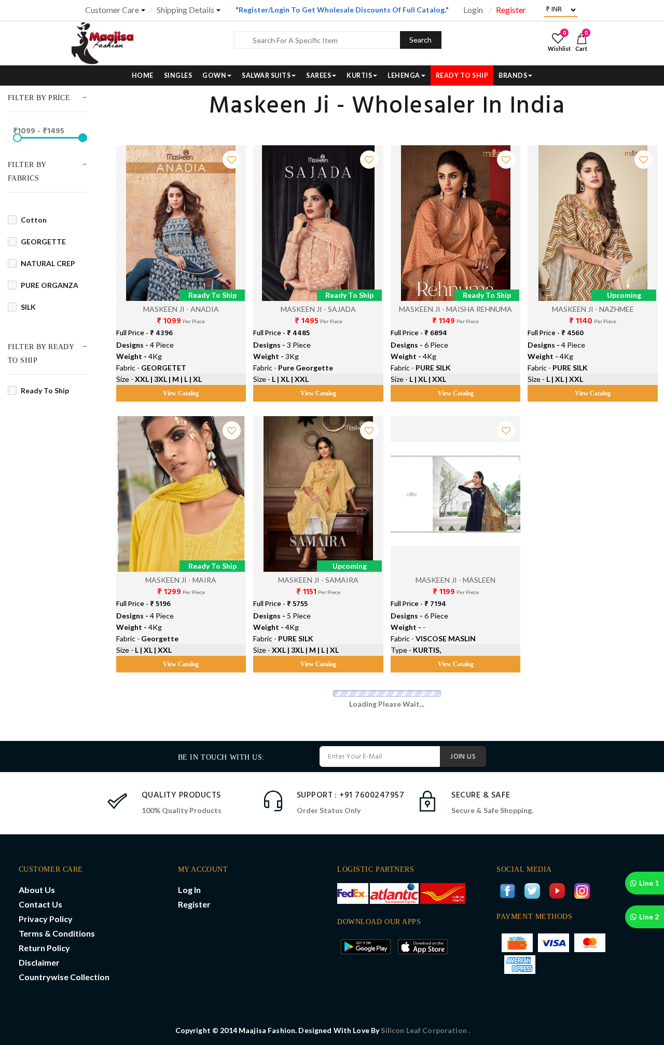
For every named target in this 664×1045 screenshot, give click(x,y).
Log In (189, 890)
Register (511, 10)
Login (473, 10)
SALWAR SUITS (266, 75)
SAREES (318, 75)
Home (143, 75)
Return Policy (44, 948)
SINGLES (178, 75)
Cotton (34, 219)
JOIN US (463, 757)
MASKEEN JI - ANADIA (181, 309)
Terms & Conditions (57, 933)
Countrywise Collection (64, 977)
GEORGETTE (43, 241)
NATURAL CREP (48, 263)
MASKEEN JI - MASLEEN (455, 579)
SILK (28, 306)
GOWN (214, 75)
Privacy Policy (46, 919)
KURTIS (359, 75)
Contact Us (40, 904)
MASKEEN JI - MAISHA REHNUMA (455, 309)
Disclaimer (39, 962)
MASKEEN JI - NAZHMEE (593, 309)
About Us (37, 890)
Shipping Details (185, 10)
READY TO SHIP (462, 75)
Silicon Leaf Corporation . (425, 1030)
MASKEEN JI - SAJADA (318, 309)
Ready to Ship (45, 390)
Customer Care (112, 10)
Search (420, 39)
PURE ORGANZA (49, 285)
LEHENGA (404, 75)
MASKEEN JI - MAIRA (180, 579)
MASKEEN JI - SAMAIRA (318, 579)
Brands (513, 75)
